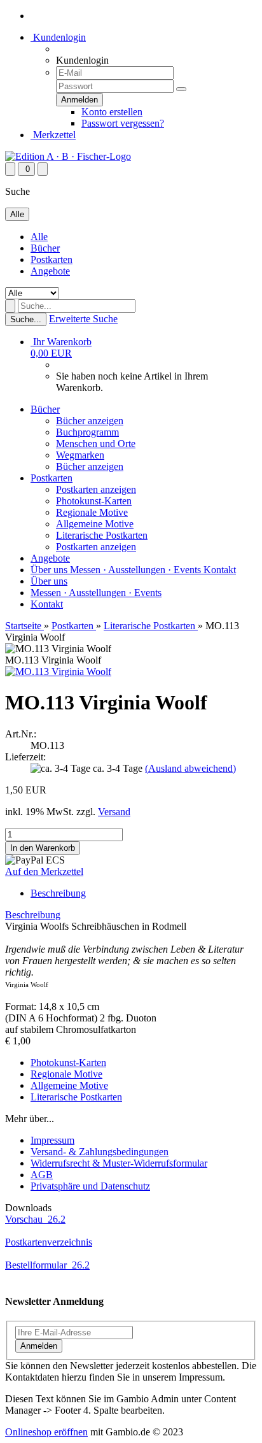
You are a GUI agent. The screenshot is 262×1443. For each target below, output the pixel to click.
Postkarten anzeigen (96, 489)
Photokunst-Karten (94, 500)
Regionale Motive (92, 512)
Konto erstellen (111, 111)
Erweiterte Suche (83, 318)
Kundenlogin (58, 37)
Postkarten (51, 259)
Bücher (45, 248)
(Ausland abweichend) (190, 768)
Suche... (25, 319)
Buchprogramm (87, 432)
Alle (39, 236)
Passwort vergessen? (122, 123)
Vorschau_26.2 (35, 1219)
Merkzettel (53, 134)
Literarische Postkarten (102, 535)
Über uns (50, 569)
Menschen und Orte (95, 443)
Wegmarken (80, 455)
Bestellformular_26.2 (47, 1265)
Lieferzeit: (25, 756)
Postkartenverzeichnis (48, 1242)
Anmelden (38, 1346)
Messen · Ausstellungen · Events (136, 569)
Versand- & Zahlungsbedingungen (100, 1151)
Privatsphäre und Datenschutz (90, 1186)
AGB (42, 1174)
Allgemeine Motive (95, 523)
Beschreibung (58, 893)
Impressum (52, 1140)
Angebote (50, 271)
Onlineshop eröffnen (46, 1431)
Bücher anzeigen (89, 420)
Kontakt (219, 569)
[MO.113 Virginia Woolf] (58, 671)
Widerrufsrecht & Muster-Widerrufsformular (119, 1163)
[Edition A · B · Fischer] (68, 156)
